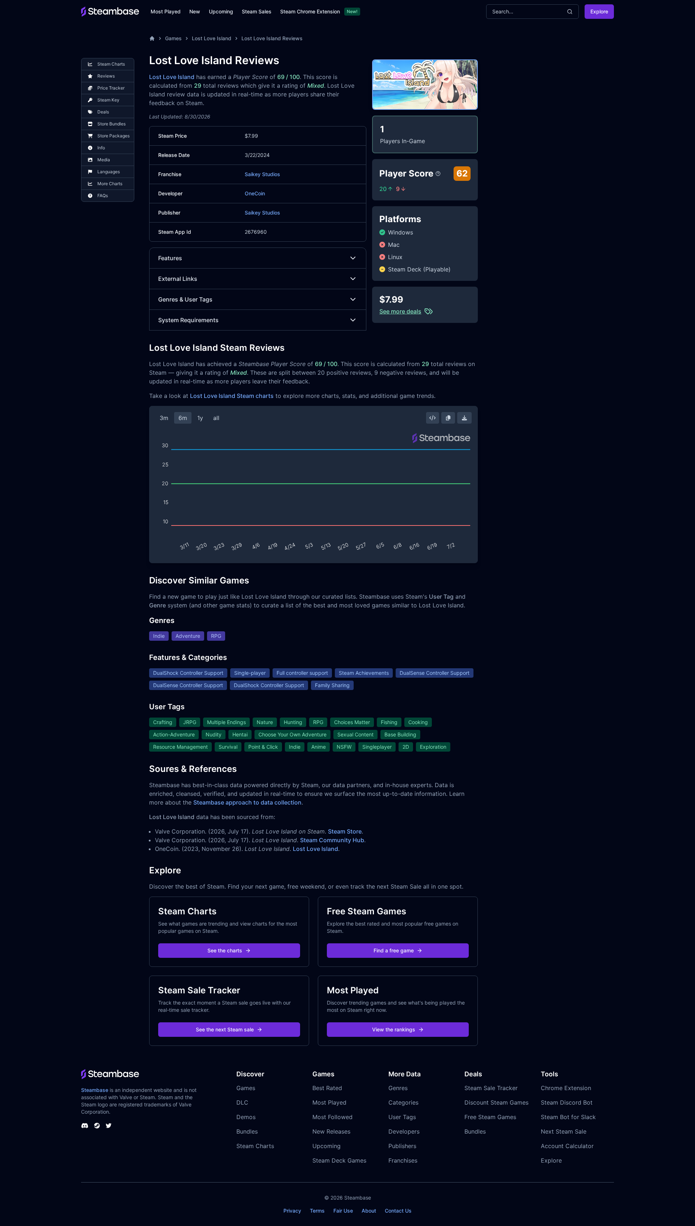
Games (173, 38)
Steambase (94, 1090)
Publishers (402, 1146)
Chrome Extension (566, 1088)
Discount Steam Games (496, 1102)
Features (170, 258)
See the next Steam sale (225, 1029)
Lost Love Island (211, 38)
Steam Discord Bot (567, 1102)
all (216, 417)
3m (164, 417)
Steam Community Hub (332, 840)
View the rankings (393, 1029)
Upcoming (221, 11)
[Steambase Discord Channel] (84, 1126)
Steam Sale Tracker (491, 1088)
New (194, 11)
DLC (242, 1102)
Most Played (166, 11)
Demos (246, 1117)
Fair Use (343, 1211)
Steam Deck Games (339, 1160)
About (369, 1211)
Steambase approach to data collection (247, 802)
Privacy (292, 1211)
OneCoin (255, 193)
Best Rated (327, 1088)
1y (200, 417)
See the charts (224, 950)
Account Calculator (567, 1146)
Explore (599, 11)
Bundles (247, 1131)
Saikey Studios (262, 174)
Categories (403, 1102)
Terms (317, 1211)
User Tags (402, 1117)
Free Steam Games (490, 1117)
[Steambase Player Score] (438, 173)
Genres (398, 1088)
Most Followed (332, 1117)
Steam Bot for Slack (568, 1117)
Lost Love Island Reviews (272, 38)
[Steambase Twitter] (108, 1126)
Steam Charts (255, 1146)
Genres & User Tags (185, 299)
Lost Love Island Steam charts (232, 395)
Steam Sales (256, 11)
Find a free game (394, 950)
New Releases (331, 1131)
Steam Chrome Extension (310, 11)
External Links (177, 278)
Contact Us (398, 1211)
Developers (404, 1131)
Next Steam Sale (563, 1131)
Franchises (402, 1160)
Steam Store (345, 831)
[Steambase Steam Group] (97, 1126)
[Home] (152, 38)
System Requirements (188, 320)
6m (182, 417)
